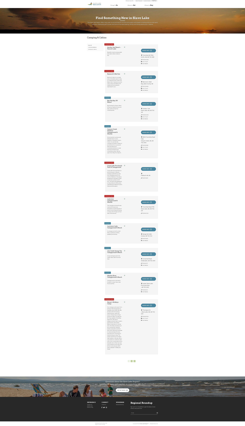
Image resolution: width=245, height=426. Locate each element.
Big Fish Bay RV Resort (112, 101)
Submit (157, 413)
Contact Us (104, 404)
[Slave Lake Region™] (95, 4)
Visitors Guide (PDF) (130, 0)
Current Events (147, 0)
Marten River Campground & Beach (114, 276)
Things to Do (89, 404)
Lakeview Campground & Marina (112, 200)
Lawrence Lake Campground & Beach (114, 226)
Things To (114, 5)
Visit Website (145, 63)
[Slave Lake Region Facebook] (152, 0)
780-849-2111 (145, 263)
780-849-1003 (145, 213)
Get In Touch (145, 61)
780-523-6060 (145, 86)
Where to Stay (90, 407)
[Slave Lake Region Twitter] (104, 407)
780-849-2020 (145, 114)
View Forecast (139, 0)
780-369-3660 (145, 145)
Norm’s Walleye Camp (112, 303)
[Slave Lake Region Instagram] (155, 0)
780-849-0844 (145, 59)
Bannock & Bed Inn (113, 74)
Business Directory (120, 404)
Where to (131, 5)
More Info (145, 50)
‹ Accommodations (92, 47)
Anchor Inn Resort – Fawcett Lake (114, 48)
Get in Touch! (121, 390)
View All (90, 45)
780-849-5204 (145, 316)
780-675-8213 (145, 178)
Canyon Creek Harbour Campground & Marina (112, 131)
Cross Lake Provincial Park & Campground (114, 166)
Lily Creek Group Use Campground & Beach (114, 251)
